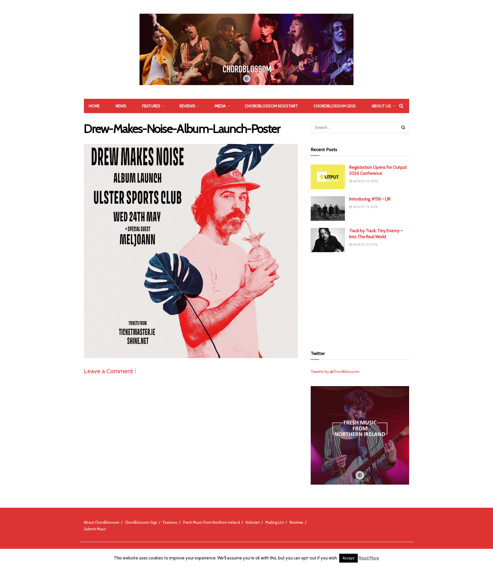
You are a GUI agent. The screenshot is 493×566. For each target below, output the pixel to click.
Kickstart (253, 522)
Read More (369, 558)
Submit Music (95, 529)
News (121, 106)
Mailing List (274, 522)
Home (94, 106)
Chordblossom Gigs (335, 106)
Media (220, 106)
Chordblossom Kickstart (271, 106)
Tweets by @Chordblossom (335, 371)
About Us (381, 106)
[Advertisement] (360, 299)
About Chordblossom (101, 522)
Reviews (187, 106)
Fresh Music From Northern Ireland (211, 522)
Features (151, 106)
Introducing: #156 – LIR (370, 199)
